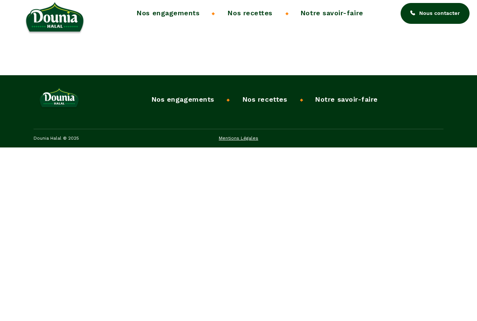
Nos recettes (249, 13)
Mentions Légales (238, 138)
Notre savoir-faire (331, 13)
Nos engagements (167, 13)
